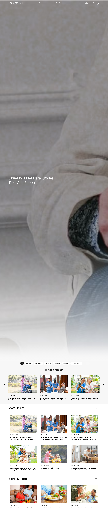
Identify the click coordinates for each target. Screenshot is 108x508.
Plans (40, 2)
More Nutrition (38, 363)
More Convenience (76, 363)
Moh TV (58, 2)
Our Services (48, 2)
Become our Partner (74, 2)
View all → (94, 408)
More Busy (66, 363)
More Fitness (48, 363)
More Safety (57, 363)
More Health (29, 363)
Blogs (64, 2)
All (22, 363)
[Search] (88, 363)
